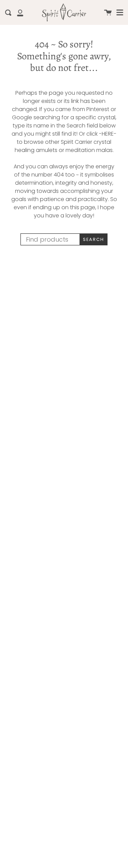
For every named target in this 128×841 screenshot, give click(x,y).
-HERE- (107, 134)
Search (93, 239)
